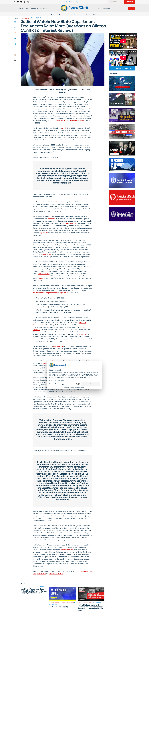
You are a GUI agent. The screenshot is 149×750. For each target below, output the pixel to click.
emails (64, 128)
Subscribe (130, 2)
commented (46, 254)
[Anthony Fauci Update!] (62, 593)
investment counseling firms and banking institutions (51, 293)
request (57, 202)
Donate (132, 8)
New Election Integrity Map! (74, 2)
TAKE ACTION (64, 14)
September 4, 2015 (56, 574)
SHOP (89, 14)
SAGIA (41, 278)
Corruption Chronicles (27, 586)
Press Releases (25, 18)
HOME (96, 14)
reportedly (51, 219)
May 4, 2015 (81, 571)
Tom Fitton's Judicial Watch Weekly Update (62, 602)
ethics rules (83, 334)
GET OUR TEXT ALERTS (77, 14)
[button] (15, 8)
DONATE (54, 14)
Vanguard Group (43, 273)
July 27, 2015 (41, 574)
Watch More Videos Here (123, 68)
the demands (58, 346)
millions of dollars (67, 550)
